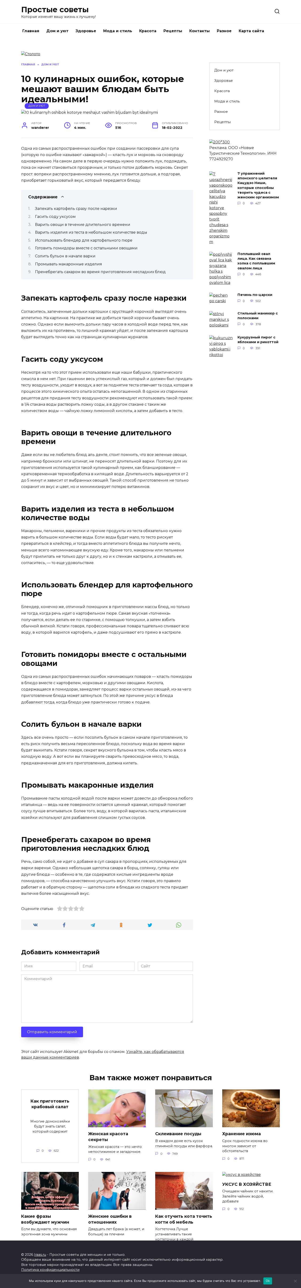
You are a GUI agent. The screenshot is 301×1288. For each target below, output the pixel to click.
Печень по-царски (255, 295)
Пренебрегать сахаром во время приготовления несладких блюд (100, 272)
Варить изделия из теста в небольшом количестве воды (91, 232)
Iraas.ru (40, 1255)
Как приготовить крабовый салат (50, 1103)
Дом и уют (57, 31)
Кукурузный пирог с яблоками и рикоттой (258, 339)
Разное (224, 31)
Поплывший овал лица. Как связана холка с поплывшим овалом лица (256, 261)
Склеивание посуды (178, 1133)
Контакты (199, 31)
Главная (30, 31)
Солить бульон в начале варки (65, 256)
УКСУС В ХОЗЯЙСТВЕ (246, 1184)
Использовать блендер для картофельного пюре (83, 240)
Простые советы (55, 9)
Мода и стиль (117, 31)
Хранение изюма (241, 1133)
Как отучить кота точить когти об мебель (183, 1219)
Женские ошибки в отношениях (110, 1219)
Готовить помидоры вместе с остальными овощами (86, 248)
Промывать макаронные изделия (68, 264)
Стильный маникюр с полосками (258, 315)
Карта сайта (251, 31)
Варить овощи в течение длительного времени (82, 224)
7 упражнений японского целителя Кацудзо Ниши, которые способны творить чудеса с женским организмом (258, 186)
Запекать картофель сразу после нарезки (76, 208)
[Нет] (295, 1281)
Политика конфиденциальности (50, 1270)
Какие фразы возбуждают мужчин (45, 1219)
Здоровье (85, 31)
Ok (268, 1281)
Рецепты (172, 31)
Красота (147, 31)
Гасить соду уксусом (55, 216)
